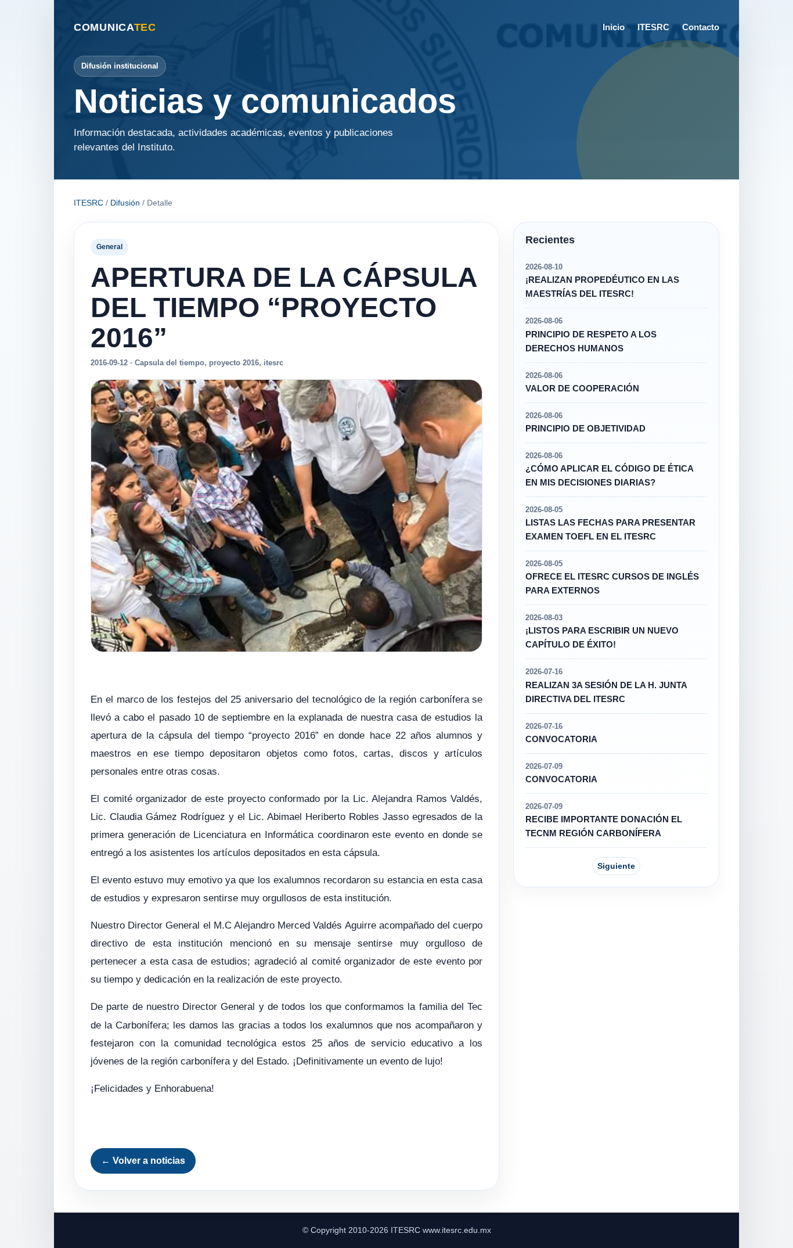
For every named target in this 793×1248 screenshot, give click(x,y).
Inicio (614, 27)
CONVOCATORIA (561, 739)
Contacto (700, 27)
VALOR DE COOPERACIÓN (582, 388)
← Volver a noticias (143, 1161)
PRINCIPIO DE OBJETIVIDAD (585, 428)
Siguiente (616, 866)
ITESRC (653, 27)
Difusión (125, 202)
